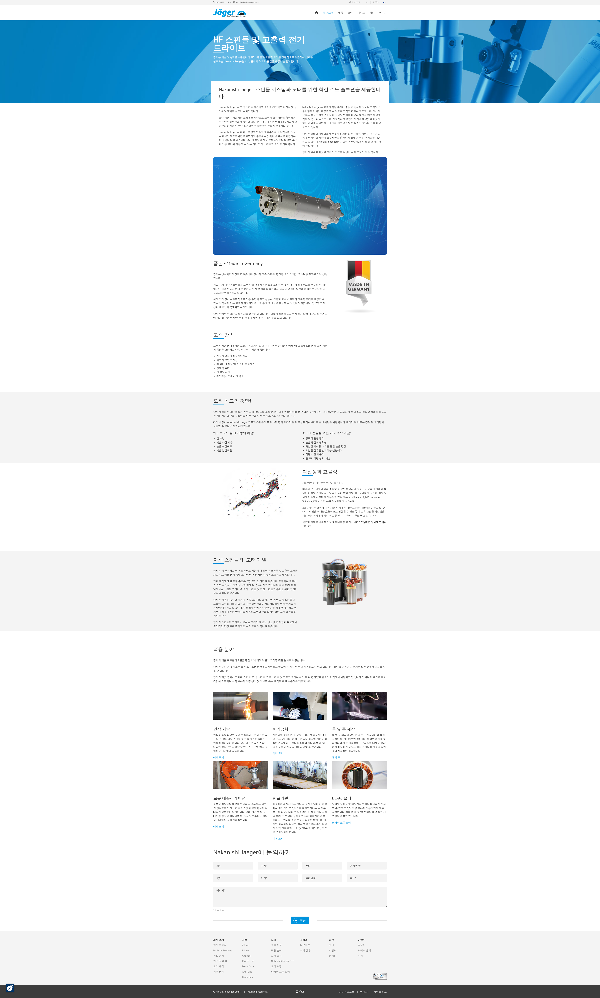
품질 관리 (218, 955)
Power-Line (248, 961)
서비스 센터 (364, 950)
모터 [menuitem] (350, 12)
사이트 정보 (380, 991)
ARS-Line (247, 971)
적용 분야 (218, 971)
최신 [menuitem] (372, 12)
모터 (273, 939)
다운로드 (305, 945)
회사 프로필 (219, 945)
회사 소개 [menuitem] (328, 12)
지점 (360, 955)
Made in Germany (222, 950)
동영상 (332, 955)
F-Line (245, 950)
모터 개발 (276, 966)
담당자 (361, 945)
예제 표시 (218, 757)
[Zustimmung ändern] (10, 988)
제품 (244, 939)
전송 (303, 920)
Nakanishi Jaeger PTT (282, 961)
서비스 (304, 939)
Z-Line (245, 945)
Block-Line (247, 976)
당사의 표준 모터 (341, 822)
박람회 (332, 950)
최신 (331, 939)
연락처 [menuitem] (383, 12)
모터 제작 (218, 966)
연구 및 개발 (220, 961)
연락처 (361, 939)
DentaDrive (248, 966)
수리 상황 (305, 950)
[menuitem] (316, 12)
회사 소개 (218, 939)
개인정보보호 (346, 991)
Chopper (246, 955)
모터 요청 (276, 955)
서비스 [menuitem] (361, 12)
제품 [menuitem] (340, 12)
